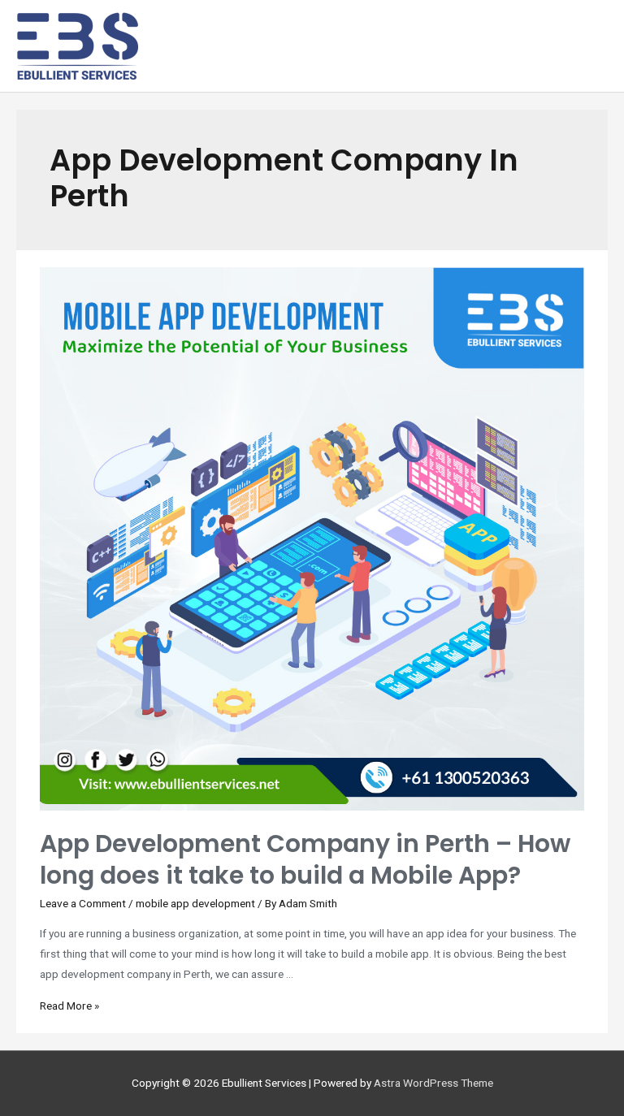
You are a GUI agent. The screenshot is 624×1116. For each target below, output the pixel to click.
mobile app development (195, 903)
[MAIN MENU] (588, 46)
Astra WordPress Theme (433, 1082)
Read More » (69, 1005)
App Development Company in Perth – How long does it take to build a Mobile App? (305, 859)
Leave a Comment (83, 903)
